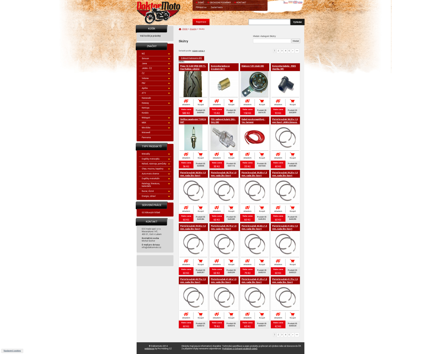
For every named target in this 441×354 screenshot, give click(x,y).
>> (297, 51)
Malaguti (146, 117)
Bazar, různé (148, 191)
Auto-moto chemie (150, 174)
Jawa (144, 63)
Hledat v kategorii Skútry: (264, 36)
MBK (144, 122)
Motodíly (146, 154)
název (195, 51)
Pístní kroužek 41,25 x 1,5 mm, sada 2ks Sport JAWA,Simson (254, 282)
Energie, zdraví (149, 196)
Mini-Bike (146, 127)
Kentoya (145, 108)
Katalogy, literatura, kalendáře (151, 185)
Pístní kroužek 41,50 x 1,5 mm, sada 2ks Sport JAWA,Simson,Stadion (285, 229)
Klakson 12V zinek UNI (253, 66)
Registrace (201, 22)
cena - (181, 61)
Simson (145, 58)
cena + (201, 51)
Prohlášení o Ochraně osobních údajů (239, 348)
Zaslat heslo (217, 7)
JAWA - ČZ (147, 68)
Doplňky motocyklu (151, 159)
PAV (143, 83)
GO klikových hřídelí (151, 212)
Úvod (185, 29)
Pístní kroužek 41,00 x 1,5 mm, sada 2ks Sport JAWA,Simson (223, 282)
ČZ (143, 73)
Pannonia (146, 137)
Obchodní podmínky (220, 2)
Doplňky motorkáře (150, 178)
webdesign (150, 348)
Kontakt (241, 2)
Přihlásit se (201, 7)
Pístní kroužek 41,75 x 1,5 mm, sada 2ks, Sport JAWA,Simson (285, 282)
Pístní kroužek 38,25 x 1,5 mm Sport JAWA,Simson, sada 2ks (285, 122)
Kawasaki (146, 98)
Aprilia (145, 88)
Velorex (145, 78)
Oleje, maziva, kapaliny (152, 169)
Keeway (145, 103)
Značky (193, 29)
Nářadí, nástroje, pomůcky (154, 164)
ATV (144, 93)
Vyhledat (297, 21)
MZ (143, 53)
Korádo (145, 113)
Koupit (201, 105)
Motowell (146, 132)
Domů (201, 2)
